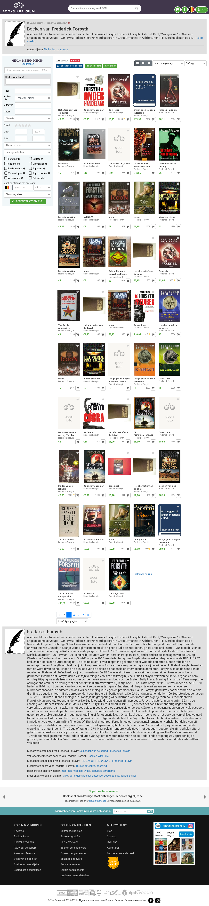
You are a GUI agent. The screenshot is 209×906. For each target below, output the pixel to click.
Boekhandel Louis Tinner (97, 801)
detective (97, 775)
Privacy (109, 900)
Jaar (6, 131)
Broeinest (63, 163)
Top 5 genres (110, 66)
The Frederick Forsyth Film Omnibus (65, 595)
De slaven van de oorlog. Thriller (67, 433)
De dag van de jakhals (65, 487)
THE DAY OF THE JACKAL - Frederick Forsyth (106, 760)
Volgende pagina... (144, 574)
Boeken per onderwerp (73, 847)
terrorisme (109, 770)
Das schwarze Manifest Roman (142, 165)
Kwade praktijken (168, 110)
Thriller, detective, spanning (91, 765)
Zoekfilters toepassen (29, 201)
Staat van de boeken (25, 858)
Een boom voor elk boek (121, 853)
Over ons (112, 842)
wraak (87, 770)
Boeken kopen (22, 836)
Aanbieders (140, 900)
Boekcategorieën (70, 836)
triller (65, 775)
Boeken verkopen (24, 842)
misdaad (78, 770)
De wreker (114, 110)
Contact (111, 836)
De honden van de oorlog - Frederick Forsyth (104, 750)
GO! (150, 811)
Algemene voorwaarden (91, 900)
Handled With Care (98, 756)
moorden (67, 770)
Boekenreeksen (69, 842)
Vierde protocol (167, 217)
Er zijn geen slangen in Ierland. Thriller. (119, 380)
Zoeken (129, 900)
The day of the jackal (119, 163)
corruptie (97, 770)
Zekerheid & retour (24, 853)
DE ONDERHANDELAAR (143, 433)
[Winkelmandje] (177, 9)
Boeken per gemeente (73, 853)
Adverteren (113, 847)
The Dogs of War (117, 593)
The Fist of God (66, 539)
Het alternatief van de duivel (68, 111)
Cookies (119, 900)
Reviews (19, 830)
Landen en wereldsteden (74, 875)
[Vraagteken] (184, 9)
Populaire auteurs (70, 864)
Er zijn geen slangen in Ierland (144, 111)
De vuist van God (92, 163)
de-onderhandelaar (80, 775)
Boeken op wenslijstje (26, 864)
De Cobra (88, 432)
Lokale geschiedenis (72, 869)
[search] (136, 8)
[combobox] (27, 119)
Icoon (111, 217)
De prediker (140, 325)
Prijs (6, 138)
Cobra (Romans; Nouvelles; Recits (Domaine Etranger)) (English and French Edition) (119, 273)
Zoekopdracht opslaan (71, 66)
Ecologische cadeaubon (27, 869)
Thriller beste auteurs (56, 49)
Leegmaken (28, 64)
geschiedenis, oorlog (116, 775)
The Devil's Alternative (64, 326)
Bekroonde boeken (71, 830)
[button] (4, 797)
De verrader (165, 378)
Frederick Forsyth (66, 115)
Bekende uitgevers (71, 858)
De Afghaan (140, 539)
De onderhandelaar (93, 110)
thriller (132, 775)
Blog (109, 830)
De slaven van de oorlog (167, 165)
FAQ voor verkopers (25, 847)
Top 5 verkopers (93, 66)
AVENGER (88, 217)
